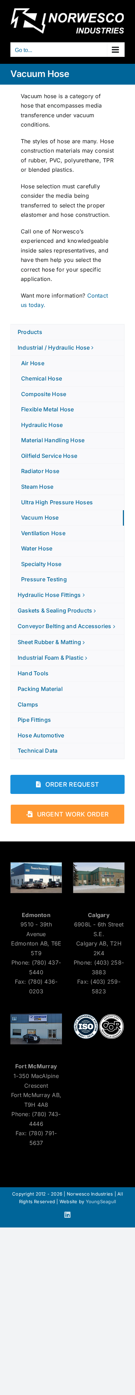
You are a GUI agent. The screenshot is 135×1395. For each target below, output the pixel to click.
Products (30, 331)
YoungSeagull (101, 1201)
